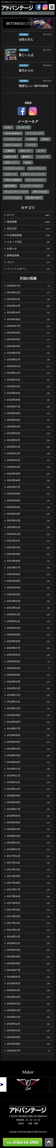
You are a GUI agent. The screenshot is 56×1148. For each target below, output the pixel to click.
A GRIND (31, 139)
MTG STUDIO (40, 191)
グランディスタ (34, 133)
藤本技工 (27, 156)
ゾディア (31, 145)
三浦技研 (9, 150)
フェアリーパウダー (31, 186)
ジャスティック (12, 139)
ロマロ (41, 150)
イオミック (10, 174)
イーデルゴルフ (12, 197)
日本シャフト (11, 162)
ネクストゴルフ (12, 145)
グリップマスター (35, 180)
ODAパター (25, 150)
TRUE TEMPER (12, 180)
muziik (27, 162)
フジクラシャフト (14, 168)
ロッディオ (23, 127)
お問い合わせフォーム (28, 13)
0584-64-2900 (22, 1142)
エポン (8, 127)
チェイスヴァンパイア (16, 191)
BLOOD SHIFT (34, 197)
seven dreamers (13, 133)
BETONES (10, 186)
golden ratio (10, 156)
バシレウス (43, 156)
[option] (28, 1084)
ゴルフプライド (36, 168)
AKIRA (45, 139)
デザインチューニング (33, 174)
